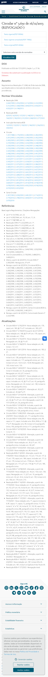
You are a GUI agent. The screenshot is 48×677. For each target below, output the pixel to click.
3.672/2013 (10, 175)
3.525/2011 (10, 159)
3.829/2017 (10, 183)
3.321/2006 (19, 143)
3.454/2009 (19, 153)
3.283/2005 (38, 135)
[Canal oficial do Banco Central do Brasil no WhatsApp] (21, 588)
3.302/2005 (38, 137)
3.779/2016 (10, 198)
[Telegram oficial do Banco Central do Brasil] (14, 593)
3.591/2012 (19, 167)
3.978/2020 (10, 185)
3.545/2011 (10, 161)
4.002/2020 (29, 185)
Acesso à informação (20, 2)
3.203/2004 (19, 103)
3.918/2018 (38, 183)
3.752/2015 (19, 177)
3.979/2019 (10, 200)
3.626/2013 (29, 169)
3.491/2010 (38, 153)
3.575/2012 (19, 164)
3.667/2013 (38, 172)
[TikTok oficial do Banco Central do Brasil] (31, 588)
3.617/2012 (19, 169)
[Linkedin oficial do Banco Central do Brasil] (11, 588)
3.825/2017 (38, 180)
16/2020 (15, 115)
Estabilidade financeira (17, 16)
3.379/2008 (19, 148)
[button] (24, 604)
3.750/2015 (10, 177)
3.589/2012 (10, 167)
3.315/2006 (38, 140)
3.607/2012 (10, 169)
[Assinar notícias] (24, 593)
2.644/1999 (10, 103)
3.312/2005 (10, 105)
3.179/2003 (19, 135)
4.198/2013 (19, 108)
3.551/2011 (19, 161)
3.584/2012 (38, 164)
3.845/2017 (19, 183)
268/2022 (33, 118)
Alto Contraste (35, 6)
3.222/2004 (38, 103)
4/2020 (8, 115)
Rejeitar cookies (23, 664)
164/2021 (9, 118)
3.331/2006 (19, 145)
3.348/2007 (38, 145)
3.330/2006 (10, 145)
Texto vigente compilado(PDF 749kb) (18, 39)
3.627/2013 (38, 169)
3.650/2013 (10, 172)
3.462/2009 (29, 153)
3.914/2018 (29, 183)
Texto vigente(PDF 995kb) (13, 34)
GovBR (4, 2)
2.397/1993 (10, 195)
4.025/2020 (19, 188)
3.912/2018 (38, 198)
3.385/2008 (29, 148)
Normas (30, 16)
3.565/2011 (10, 164)
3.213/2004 (29, 103)
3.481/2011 (29, 195)
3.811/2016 (10, 180)
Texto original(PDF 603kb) (13, 45)
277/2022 (41, 118)
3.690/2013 (29, 175)
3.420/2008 (10, 151)
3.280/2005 (29, 135)
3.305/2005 (10, 140)
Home (4, 16)
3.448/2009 (10, 153)
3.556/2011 (38, 161)
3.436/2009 (38, 151)
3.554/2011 (29, 161)
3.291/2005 (10, 137)
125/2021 (16, 125)
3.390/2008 (38, 148)
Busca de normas (40, 16)
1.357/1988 (10, 135)
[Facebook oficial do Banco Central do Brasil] (37, 588)
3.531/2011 (29, 159)
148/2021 (30, 115)
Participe (35, 2)
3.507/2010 (29, 156)
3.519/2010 (38, 156)
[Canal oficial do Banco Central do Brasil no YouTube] (26, 588)
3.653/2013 (19, 172)
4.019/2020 (10, 188)
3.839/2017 (29, 198)
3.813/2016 (19, 180)
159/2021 (38, 115)
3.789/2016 (19, 198)
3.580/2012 (29, 164)
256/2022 (40, 125)
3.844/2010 (29, 105)
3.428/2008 (19, 151)
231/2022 (25, 118)
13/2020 (9, 125)
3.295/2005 (19, 137)
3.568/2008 (19, 105)
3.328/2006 (38, 143)
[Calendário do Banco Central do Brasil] (34, 593)
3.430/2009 (29, 151)
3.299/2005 (29, 137)
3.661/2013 (29, 172)
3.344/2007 (29, 145)
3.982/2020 (19, 185)
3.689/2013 (19, 175)
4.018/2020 (38, 185)
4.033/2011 (10, 108)
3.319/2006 (10, 143)
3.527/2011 (19, 159)
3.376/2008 (10, 148)
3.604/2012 (29, 167)
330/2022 (9, 128)
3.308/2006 (29, 140)
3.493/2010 (10, 156)
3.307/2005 (19, 140)
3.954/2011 (38, 105)
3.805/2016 (38, 177)
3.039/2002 (19, 195)
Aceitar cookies (23, 670)
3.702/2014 (38, 175)
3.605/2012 (38, 167)
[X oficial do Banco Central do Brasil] (16, 588)
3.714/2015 (38, 195)
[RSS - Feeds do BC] (29, 593)
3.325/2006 (29, 143)
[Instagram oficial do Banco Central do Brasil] (6, 588)
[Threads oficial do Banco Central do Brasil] (42, 588)
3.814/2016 (29, 180)
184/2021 (32, 125)
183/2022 (17, 118)
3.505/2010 (19, 156)
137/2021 (22, 115)
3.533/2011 (38, 159)
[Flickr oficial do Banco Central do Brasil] (19, 593)
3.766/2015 (29, 177)
